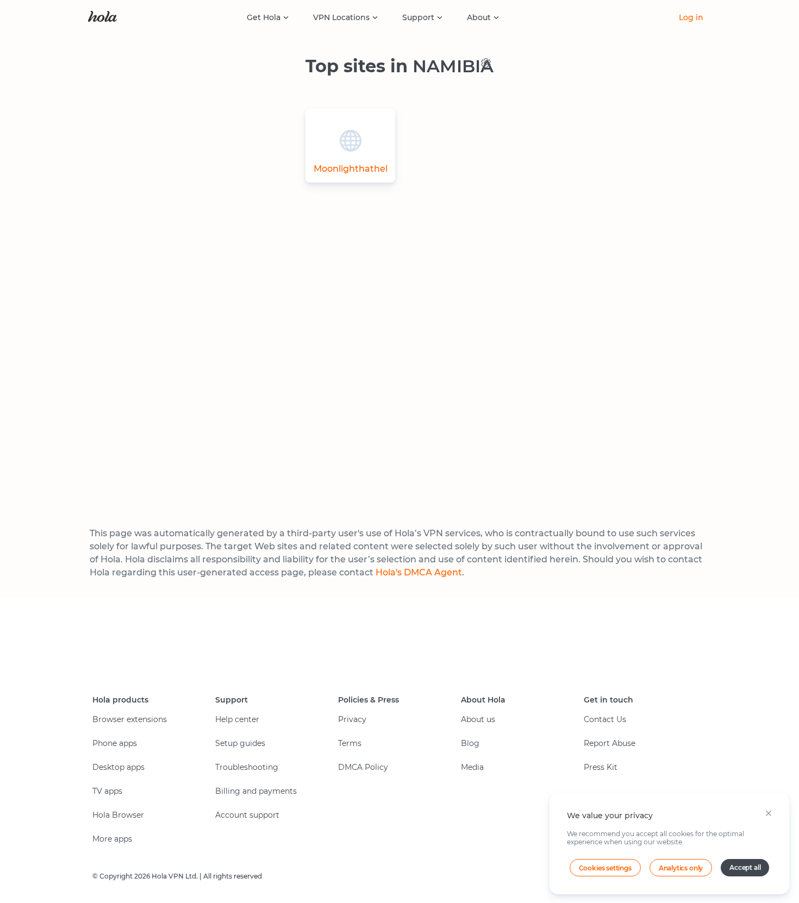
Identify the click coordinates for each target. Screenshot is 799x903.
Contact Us (605, 719)
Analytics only (681, 868)
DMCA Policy (363, 767)
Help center (237, 719)
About (479, 17)
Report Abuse (609, 743)
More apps (112, 839)
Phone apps (114, 743)
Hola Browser (118, 815)
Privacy (352, 719)
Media (472, 767)
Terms (349, 743)
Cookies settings (605, 868)
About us (478, 719)
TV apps (107, 791)
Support (418, 17)
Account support (247, 815)
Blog (470, 743)
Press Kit (600, 767)
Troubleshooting (246, 767)
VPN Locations (341, 17)
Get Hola (263, 17)
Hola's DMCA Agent (419, 572)
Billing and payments (256, 791)
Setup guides (240, 743)
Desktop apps (118, 767)
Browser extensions (129, 719)
